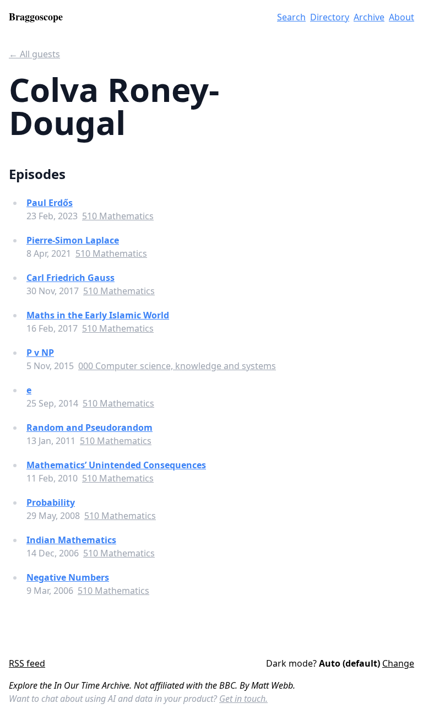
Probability (50, 502)
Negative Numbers (67, 577)
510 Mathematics (118, 216)
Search (291, 17)
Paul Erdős (49, 203)
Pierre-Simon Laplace (72, 240)
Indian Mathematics (71, 540)
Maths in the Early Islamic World (97, 315)
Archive (369, 17)
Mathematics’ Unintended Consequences (116, 465)
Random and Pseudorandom (89, 427)
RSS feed (27, 663)
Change (398, 663)
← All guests (34, 54)
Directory (329, 17)
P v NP (40, 353)
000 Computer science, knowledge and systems (177, 366)
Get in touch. (243, 699)
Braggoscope (36, 16)
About (401, 17)
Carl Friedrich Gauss (70, 278)
